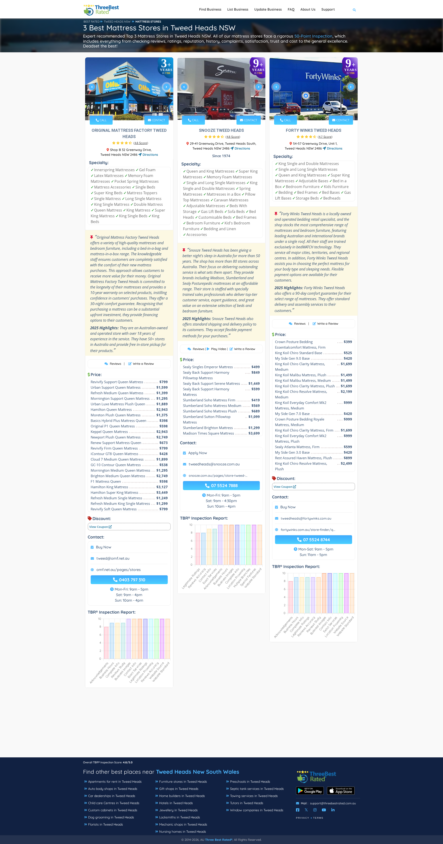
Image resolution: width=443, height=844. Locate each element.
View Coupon (99, 527)
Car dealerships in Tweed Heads (111, 796)
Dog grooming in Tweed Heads (111, 817)
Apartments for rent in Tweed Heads (115, 781)
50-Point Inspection (313, 36)
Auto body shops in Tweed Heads (112, 789)
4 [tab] (134, 109)
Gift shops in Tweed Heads (178, 789)
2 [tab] (127, 109)
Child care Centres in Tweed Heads (113, 803)
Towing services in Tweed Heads (254, 796)
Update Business (268, 9)
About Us (307, 9)
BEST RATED (92, 21)
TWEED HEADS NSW (117, 21)
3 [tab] (130, 109)
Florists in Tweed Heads (105, 824)
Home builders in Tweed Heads (182, 796)
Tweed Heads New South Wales (197, 771)
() (140, 143)
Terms (318, 818)
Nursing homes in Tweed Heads (182, 831)
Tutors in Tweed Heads (246, 803)
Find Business (210, 9)
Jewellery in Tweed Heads (178, 810)
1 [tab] (123, 109)
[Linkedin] (333, 810)
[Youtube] (324, 810)
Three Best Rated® (218, 839)
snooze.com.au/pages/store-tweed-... (218, 475)
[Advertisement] (221, 725)
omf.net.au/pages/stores (118, 569)
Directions (150, 155)
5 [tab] (228, 109)
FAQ (291, 9)
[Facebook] (297, 810)
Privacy (302, 818)
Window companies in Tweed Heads (256, 810)
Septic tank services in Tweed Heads (257, 789)
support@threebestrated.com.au (333, 803)
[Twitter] (306, 810)
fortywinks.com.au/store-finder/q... (308, 530)
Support (328, 9)
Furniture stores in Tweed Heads (183, 781)
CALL (103, 120)
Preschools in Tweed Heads (250, 781)
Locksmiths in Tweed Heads (179, 817)
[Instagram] (315, 810)
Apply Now (197, 452)
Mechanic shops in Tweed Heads (183, 824)
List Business (237, 9)
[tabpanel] (129, 88)
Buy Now (103, 547)
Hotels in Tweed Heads (176, 803)
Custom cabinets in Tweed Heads (112, 810)
